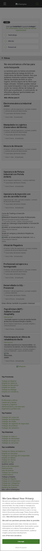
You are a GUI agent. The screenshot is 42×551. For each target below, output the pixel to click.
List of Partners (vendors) (11, 535)
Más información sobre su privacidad (20, 517)
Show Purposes (21, 547)
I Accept (21, 541)
